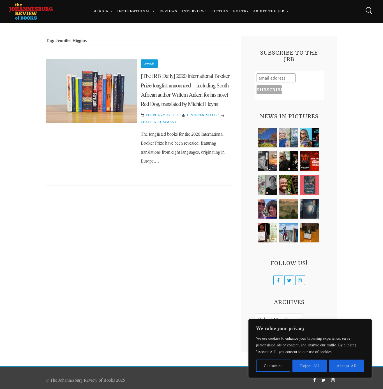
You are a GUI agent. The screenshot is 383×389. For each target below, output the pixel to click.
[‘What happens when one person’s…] (288, 185)
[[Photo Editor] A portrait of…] (288, 232)
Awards (149, 63)
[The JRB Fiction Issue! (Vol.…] (267, 137)
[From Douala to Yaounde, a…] (288, 209)
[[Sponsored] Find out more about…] (309, 185)
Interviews (194, 11)
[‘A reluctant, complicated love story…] (288, 137)
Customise (273, 365)
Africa (101, 11)
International (134, 11)
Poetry (241, 11)
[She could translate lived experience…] (267, 209)
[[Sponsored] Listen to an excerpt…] (309, 137)
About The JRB (269, 11)
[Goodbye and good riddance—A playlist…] (309, 232)
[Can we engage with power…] (288, 161)
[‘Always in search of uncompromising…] (267, 161)
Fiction (220, 11)
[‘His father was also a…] (267, 232)
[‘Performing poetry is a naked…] (267, 185)
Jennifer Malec (203, 115)
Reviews (168, 11)
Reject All (309, 365)
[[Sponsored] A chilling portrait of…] (309, 161)
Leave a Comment (159, 121)
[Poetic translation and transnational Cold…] (309, 209)
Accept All (347, 365)
